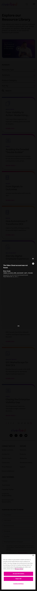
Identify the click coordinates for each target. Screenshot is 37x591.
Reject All (18, 578)
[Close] (33, 555)
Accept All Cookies (18, 573)
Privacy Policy (19, 569)
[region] (18, 572)
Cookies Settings (18, 583)
